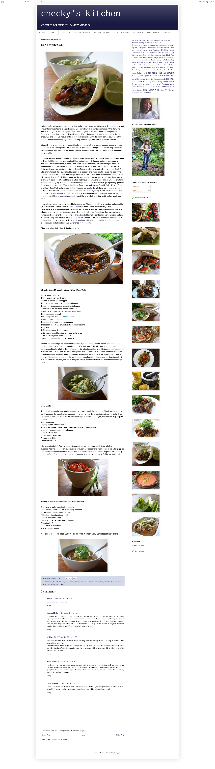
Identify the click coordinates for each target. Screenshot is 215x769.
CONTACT (65, 32)
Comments (139, 191)
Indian (168, 60)
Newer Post (46, 735)
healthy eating (156, 60)
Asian (151, 40)
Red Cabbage (135, 76)
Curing (167, 52)
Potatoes (171, 70)
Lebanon (171, 62)
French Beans (148, 57)
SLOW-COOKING (102, 32)
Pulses (139, 73)
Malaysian (152, 65)
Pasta (133, 70)
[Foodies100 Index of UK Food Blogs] (142, 197)
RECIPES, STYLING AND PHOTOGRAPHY (152, 32)
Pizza (161, 70)
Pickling (156, 70)
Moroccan (147, 67)
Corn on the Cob (142, 52)
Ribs (156, 76)
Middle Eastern (137, 67)
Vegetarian (54, 584)
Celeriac (138, 50)
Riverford (166, 75)
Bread (140, 45)
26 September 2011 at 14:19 (69, 613)
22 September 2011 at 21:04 (62, 598)
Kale (150, 62)
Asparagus (157, 40)
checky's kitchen (81, 13)
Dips (66, 582)
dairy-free (135, 55)
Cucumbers (160, 52)
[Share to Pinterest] (76, 578)
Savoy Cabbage (159, 79)
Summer (165, 84)
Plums (166, 70)
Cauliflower (165, 47)
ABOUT (52, 32)
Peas (141, 70)
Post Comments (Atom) (59, 739)
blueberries (171, 43)
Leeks (134, 65)
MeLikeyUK (51, 637)
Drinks (148, 55)
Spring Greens (142, 84)
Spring (134, 84)
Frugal (156, 57)
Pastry (138, 70)
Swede (172, 84)
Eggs (152, 55)
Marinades (159, 65)
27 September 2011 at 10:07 (67, 637)
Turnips (134, 90)
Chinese (171, 50)
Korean (166, 62)
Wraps (61, 584)
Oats (167, 67)
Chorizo (134, 52)
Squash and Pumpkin (154, 84)
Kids (161, 62)
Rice (159, 75)
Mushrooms (155, 67)
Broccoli (154, 45)
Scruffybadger (52, 661)
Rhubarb (152, 76)
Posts (137, 186)
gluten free (162, 57)
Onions (171, 67)
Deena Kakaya (52, 683)
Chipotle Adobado (78, 220)
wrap (46, 180)
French (141, 57)
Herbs (164, 60)
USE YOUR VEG (121, 32)
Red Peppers (144, 75)
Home (83, 735)
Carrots (158, 47)
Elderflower (158, 55)
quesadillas (64, 196)
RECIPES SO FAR (82, 32)
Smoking (154, 82)
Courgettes (152, 52)
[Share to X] (71, 578)
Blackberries (163, 43)
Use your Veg (46, 584)
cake (145, 47)
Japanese (140, 62)
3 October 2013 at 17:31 (67, 683)
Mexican (71, 582)
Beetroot (155, 43)
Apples (140, 40)
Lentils (139, 65)
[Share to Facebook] (73, 578)
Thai (159, 87)
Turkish (172, 87)
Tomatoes (118, 582)
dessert (140, 55)
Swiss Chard (153, 87)
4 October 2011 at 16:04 (67, 661)
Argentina (146, 40)
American (135, 40)
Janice (49, 598)
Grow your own (137, 60)
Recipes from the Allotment (84, 582)
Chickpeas (156, 50)
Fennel (164, 55)
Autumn (49, 582)
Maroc (165, 65)
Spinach (171, 82)
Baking (141, 42)
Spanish (165, 81)
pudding (134, 73)
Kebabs (155, 62)
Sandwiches (149, 79)
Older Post (120, 735)
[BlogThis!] (69, 578)
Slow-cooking (145, 81)
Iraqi (172, 60)
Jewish (146, 62)
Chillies (61, 582)
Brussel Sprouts (162, 45)
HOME (42, 32)
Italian (134, 62)
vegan (162, 90)
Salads (142, 78)
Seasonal (96, 582)
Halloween (147, 60)
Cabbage (141, 47)
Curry (172, 52)
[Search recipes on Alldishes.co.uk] (138, 551)
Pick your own (148, 70)
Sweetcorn (146, 87)
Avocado (55, 582)
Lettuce (145, 65)
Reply (49, 605)
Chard (150, 50)
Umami (139, 90)
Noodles (162, 67)
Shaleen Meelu (52, 613)
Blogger (117, 753)
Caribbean (151, 47)
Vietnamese (135, 93)
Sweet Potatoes (109, 582)
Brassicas (135, 45)
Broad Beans (147, 45)
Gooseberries (170, 57)
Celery (145, 50)
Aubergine (164, 40)
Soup (101, 582)
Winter (143, 92)
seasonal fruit (136, 82)
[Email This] (66, 578)
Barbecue (148, 42)
